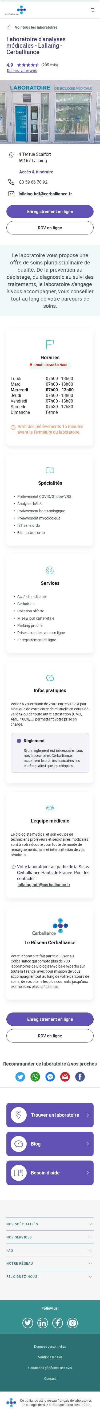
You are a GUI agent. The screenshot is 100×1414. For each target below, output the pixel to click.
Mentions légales (50, 1357)
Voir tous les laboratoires (36, 27)
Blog (36, 1143)
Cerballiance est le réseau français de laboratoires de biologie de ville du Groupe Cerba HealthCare (56, 1402)
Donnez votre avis (22, 70)
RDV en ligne (50, 228)
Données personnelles (50, 1346)
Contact (50, 1379)
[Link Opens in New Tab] (20, 1076)
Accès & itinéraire (36, 172)
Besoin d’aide (45, 1172)
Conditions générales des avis (50, 1368)
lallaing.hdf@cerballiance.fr (45, 194)
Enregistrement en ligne (50, 211)
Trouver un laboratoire (55, 1115)
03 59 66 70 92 (33, 182)
